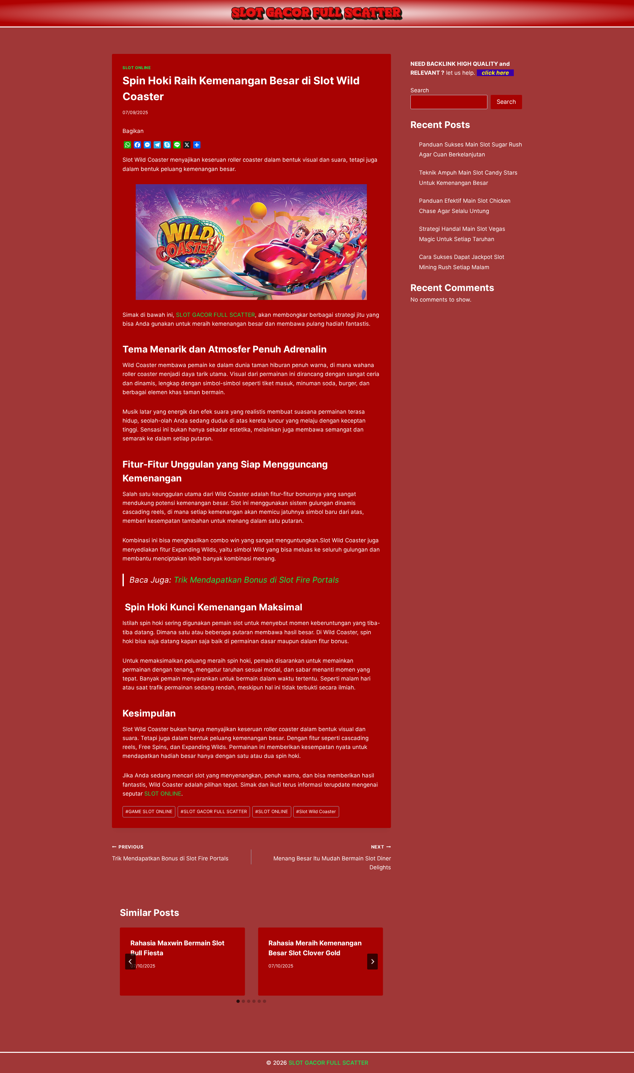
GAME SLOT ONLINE (148, 811)
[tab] (238, 1001)
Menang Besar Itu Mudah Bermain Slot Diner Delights (332, 857)
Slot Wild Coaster (316, 811)
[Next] (372, 962)
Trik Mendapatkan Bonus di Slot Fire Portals (256, 580)
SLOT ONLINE (137, 67)
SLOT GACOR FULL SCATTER (215, 314)
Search (419, 90)
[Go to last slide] (130, 962)
